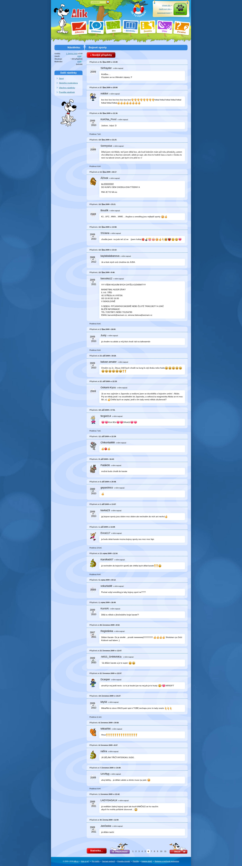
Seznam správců (108, 861)
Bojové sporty (98, 47)
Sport (61, 78)
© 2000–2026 (71, 861)
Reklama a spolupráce (167, 861)
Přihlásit (180, 13)
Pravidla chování (123, 861)
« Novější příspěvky (101, 55)
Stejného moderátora (68, 83)
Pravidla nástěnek (67, 92)
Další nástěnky (68, 72)
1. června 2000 (71, 54)
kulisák (79, 64)
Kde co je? (85, 861)
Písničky (136, 861)
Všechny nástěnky (67, 88)
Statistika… (96, 850)
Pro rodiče (96, 861)
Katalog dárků (146, 861)
